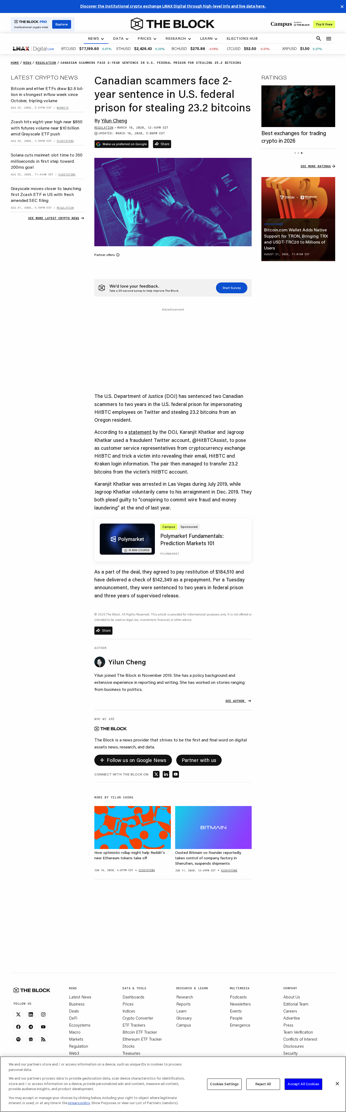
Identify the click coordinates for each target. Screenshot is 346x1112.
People (236, 1018)
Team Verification (298, 1032)
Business (77, 1004)
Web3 (74, 1053)
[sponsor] (298, 198)
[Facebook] (18, 1027)
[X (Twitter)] (18, 1015)
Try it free (324, 24)
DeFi (73, 1018)
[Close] (337, 1084)
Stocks (128, 1046)
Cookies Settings (224, 1084)
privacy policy (79, 1103)
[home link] (172, 24)
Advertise (291, 1018)
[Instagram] (43, 1015)
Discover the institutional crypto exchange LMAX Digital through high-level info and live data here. (173, 6)
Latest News (80, 997)
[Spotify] (18, 1039)
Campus (183, 1025)
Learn (181, 1011)
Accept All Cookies (303, 1084)
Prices (128, 1004)
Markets (76, 1039)
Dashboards (133, 997)
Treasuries (131, 1053)
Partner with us (199, 760)
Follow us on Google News (133, 759)
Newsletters (240, 1004)
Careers (290, 1011)
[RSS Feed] (43, 1039)
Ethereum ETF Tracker (142, 1039)
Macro (75, 1032)
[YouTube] (43, 1027)
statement (139, 432)
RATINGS (274, 77)
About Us (291, 997)
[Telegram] (31, 1027)
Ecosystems (80, 1025)
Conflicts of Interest (300, 1039)
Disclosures (293, 1046)
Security (290, 1053)
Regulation (78, 1046)
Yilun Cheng (114, 120)
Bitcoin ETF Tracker (139, 1032)
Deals (74, 1011)
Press (288, 1025)
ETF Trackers (133, 1025)
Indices (128, 1011)
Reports (183, 1004)
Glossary (184, 1018)
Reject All (263, 1084)
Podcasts (238, 997)
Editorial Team (295, 1004)
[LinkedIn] (31, 1015)
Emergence (240, 1025)
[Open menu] (328, 38)
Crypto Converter (137, 1018)
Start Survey (231, 288)
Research (184, 997)
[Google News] (31, 1039)
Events (236, 1011)
